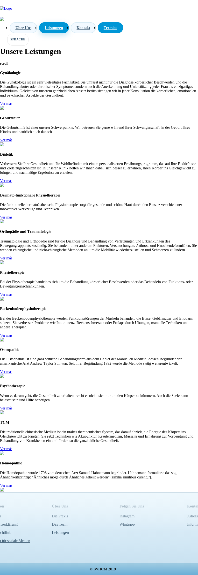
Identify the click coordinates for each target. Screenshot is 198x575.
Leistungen (54, 28)
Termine (110, 28)
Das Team (59, 524)
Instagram (127, 516)
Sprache (17, 39)
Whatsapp (127, 524)
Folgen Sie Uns (132, 506)
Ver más (6, 103)
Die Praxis (60, 516)
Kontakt (83, 28)
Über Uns (23, 28)
